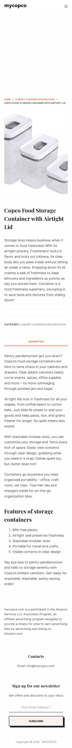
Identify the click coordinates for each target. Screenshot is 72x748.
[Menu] (66, 6)
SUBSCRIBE (36, 721)
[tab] (36, 342)
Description (36, 341)
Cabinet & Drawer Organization (43, 324)
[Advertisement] (36, 50)
